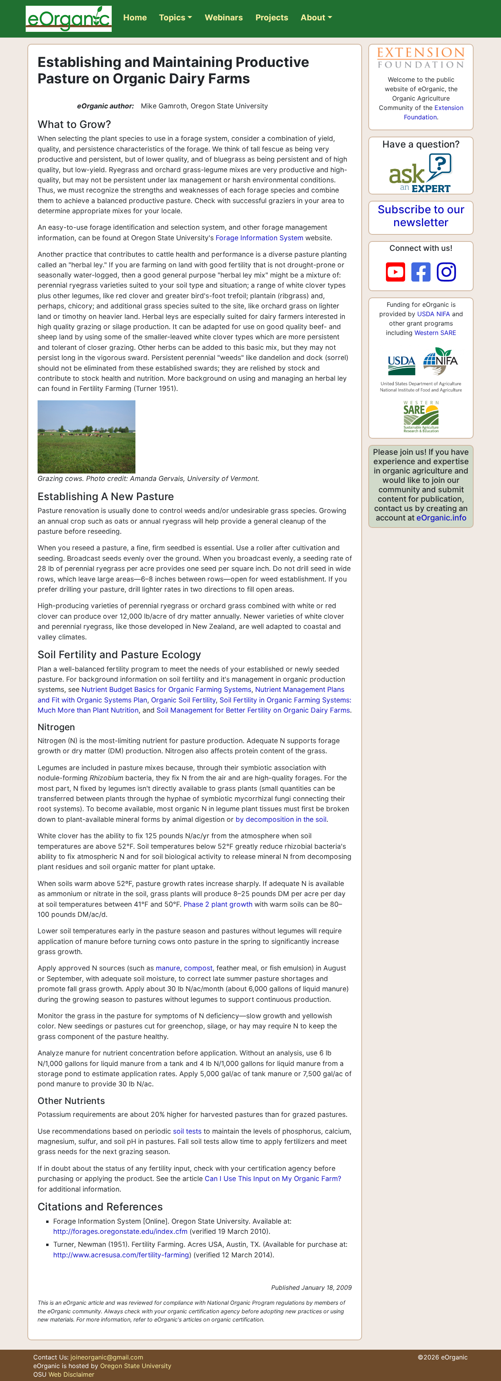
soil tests (187, 1131)
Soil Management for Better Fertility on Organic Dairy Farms (253, 710)
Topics (172, 17)
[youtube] (398, 272)
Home (135, 17)
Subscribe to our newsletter (421, 216)
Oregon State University (135, 1366)
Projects (272, 17)
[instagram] (446, 272)
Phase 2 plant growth (218, 904)
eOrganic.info (441, 517)
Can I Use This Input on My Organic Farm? (273, 1178)
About (313, 17)
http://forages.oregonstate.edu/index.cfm (120, 1231)
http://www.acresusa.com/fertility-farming (121, 1255)
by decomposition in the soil (281, 819)
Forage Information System (259, 238)
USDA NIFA (433, 314)
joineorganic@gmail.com (106, 1357)
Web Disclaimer (71, 1374)
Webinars (224, 17)
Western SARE (435, 333)
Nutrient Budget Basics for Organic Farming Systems (166, 689)
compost (198, 968)
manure (168, 968)
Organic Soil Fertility (183, 700)
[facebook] (424, 272)
